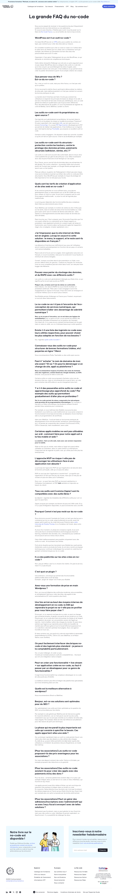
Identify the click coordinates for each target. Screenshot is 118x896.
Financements (59, 6)
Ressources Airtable (80, 872)
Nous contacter (109, 6)
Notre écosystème (60, 874)
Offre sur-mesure (39, 874)
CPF (67, 6)
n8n (61, 123)
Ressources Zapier (80, 874)
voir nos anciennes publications (91, 843)
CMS (55, 42)
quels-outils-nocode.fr (52, 339)
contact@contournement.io (15, 881)
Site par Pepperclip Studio (91, 892)
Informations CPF (40, 880)
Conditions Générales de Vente (71, 892)
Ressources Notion (80, 877)
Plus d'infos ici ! (105, 1)
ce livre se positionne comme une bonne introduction (22, 845)
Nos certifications (60, 877)
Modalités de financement (42, 877)
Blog (72, 6)
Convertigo (44, 125)
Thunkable (55, 129)
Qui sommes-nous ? (81, 6)
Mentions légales (52, 892)
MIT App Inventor (62, 125)
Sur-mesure (49, 6)
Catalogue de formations (35, 6)
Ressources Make (80, 880)
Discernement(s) (59, 880)
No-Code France (46, 32)
